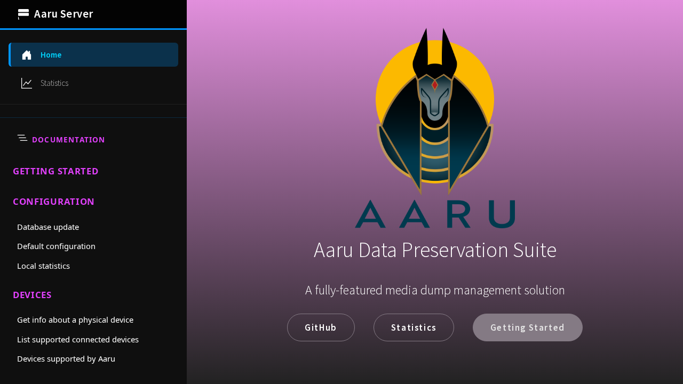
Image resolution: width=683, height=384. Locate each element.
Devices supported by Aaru (66, 358)
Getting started (56, 171)
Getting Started (527, 327)
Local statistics (43, 265)
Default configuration (56, 246)
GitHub (321, 327)
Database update (48, 226)
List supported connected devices (78, 339)
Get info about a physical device (75, 319)
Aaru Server (63, 14)
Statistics (413, 327)
